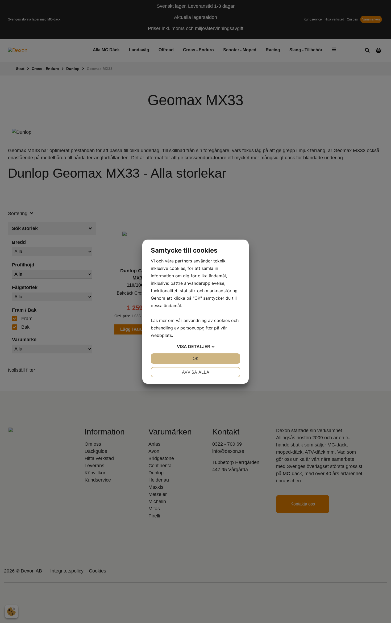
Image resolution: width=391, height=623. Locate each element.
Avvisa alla (195, 372)
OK (195, 358)
